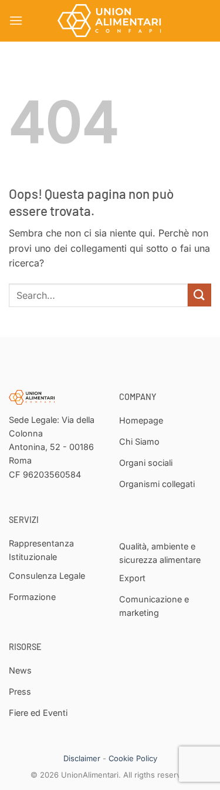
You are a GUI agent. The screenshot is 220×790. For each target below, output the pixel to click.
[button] (16, 20)
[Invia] (199, 295)
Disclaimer (81, 758)
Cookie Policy (133, 758)
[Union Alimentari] (110, 20)
